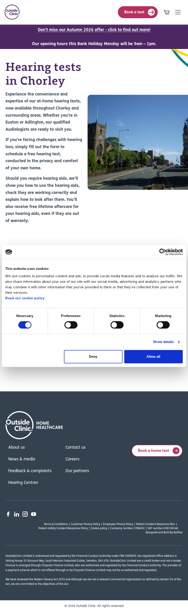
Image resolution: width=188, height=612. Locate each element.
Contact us (76, 448)
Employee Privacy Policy (118, 524)
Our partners (77, 471)
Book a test (134, 12)
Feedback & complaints (30, 471)
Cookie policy (99, 528)
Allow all (153, 356)
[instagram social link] (25, 514)
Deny (93, 356)
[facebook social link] (8, 514)
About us (16, 448)
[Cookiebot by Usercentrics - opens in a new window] (163, 251)
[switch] (70, 325)
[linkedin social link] (16, 514)
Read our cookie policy (24, 298)
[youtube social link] (33, 514)
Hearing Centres (23, 483)
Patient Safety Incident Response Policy (63, 528)
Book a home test (153, 451)
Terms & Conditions (56, 524)
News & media (21, 459)
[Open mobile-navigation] (178, 12)
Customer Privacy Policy (85, 524)
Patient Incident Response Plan (155, 524)
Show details (163, 342)
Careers (72, 459)
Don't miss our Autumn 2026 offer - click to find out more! (94, 30)
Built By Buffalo (173, 532)
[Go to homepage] (12, 12)
